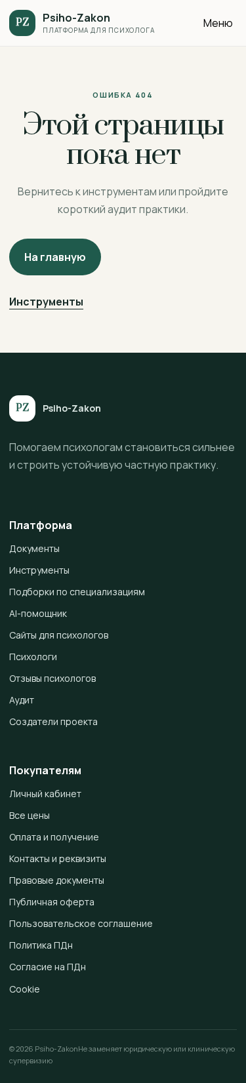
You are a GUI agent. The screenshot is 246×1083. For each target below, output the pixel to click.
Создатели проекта (53, 721)
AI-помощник (38, 613)
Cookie (24, 989)
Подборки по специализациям (77, 591)
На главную (55, 257)
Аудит (21, 700)
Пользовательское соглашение (81, 923)
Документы (34, 548)
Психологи (33, 656)
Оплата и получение (54, 837)
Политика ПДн (41, 945)
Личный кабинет (45, 793)
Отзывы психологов (52, 678)
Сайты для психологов (58, 635)
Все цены (29, 815)
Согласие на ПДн (47, 966)
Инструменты (46, 301)
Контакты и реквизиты (57, 858)
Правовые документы (56, 880)
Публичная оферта (51, 902)
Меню (218, 23)
